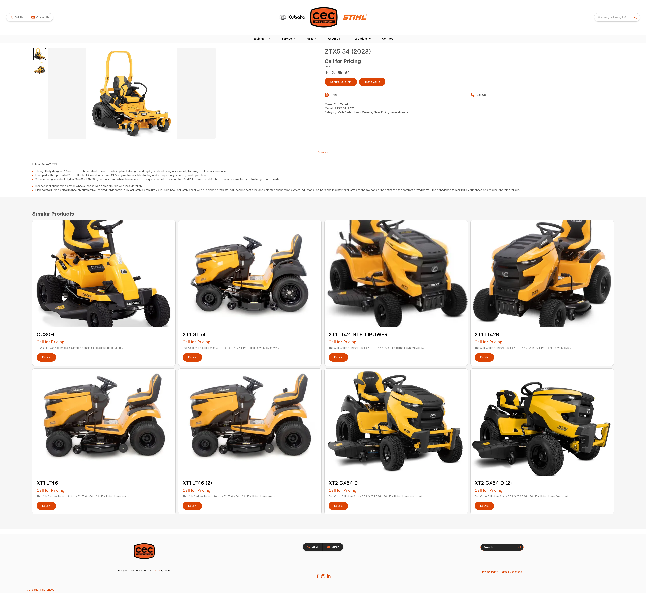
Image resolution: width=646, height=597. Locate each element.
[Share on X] (333, 72)
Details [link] (46, 357)
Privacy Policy (490, 571)
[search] (636, 17)
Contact (387, 38)
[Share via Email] (340, 72)
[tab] (40, 54)
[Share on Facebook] (327, 72)
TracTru (155, 570)
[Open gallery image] (132, 93)
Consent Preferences (40, 589)
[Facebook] (317, 576)
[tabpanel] (184, 94)
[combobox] (617, 17)
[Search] (519, 547)
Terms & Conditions (511, 571)
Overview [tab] (323, 152)
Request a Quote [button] (340, 82)
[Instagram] (323, 576)
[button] (16, 17)
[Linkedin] (329, 576)
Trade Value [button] (372, 82)
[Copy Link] (347, 72)
